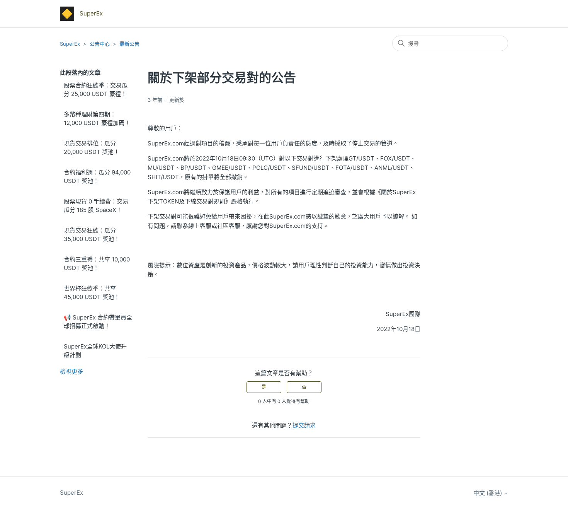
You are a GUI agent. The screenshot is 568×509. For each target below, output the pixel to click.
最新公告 (129, 44)
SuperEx (70, 44)
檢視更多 (71, 371)
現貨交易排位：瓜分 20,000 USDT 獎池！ (91, 148)
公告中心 (100, 44)
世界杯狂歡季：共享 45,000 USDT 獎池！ (92, 293)
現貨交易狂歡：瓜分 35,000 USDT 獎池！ (92, 235)
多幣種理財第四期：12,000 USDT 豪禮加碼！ (97, 119)
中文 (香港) (488, 493)
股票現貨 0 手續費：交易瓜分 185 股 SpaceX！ (96, 206)
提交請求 (304, 425)
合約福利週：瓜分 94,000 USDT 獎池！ (97, 177)
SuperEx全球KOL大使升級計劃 (95, 351)
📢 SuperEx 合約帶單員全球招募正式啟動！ (98, 322)
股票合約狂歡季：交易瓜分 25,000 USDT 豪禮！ (96, 90)
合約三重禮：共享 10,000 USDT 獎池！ (97, 264)
